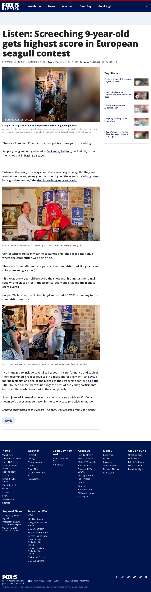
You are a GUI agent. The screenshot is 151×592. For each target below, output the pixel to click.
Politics (5, 475)
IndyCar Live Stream (37, 535)
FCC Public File (85, 489)
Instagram (122, 577)
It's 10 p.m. (83, 496)
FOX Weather (34, 478)
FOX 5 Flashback (136, 462)
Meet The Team (85, 458)
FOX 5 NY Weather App (36, 474)
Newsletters (8, 499)
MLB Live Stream (36, 528)
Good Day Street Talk (61, 460)
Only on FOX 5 (137, 450)
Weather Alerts (35, 462)
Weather (33, 450)
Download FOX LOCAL (85, 470)
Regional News (12, 511)
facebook (116, 577)
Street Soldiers (135, 454)
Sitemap (6, 502)
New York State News (9, 467)
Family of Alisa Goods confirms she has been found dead (117, 94)
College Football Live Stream (37, 524)
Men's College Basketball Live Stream (35, 542)
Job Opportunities (86, 475)
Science (6, 492)
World (42, 62)
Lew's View (133, 458)
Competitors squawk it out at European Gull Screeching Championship (39, 125)
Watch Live (7, 454)
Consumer (108, 454)
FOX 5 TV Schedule (87, 462)
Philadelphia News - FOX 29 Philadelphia (11, 523)
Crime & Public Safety (9, 480)
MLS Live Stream (36, 560)
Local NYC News (10, 462)
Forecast (32, 454)
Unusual (6, 488)
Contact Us (83, 482)
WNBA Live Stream (37, 557)
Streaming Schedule (11, 458)
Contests (82, 486)
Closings (32, 458)
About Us (84, 450)
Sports (5, 495)
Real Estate (108, 472)
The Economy (109, 465)
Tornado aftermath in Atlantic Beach (114, 106)
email (146, 577)
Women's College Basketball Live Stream (36, 551)
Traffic (31, 465)
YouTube (134, 577)
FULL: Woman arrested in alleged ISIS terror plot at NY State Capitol (118, 134)
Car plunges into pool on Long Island (115, 119)
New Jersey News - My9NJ (11, 517)
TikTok (128, 577)
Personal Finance (111, 469)
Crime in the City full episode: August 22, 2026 (118, 80)
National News (9, 471)
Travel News (34, 469)
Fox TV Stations (30, 62)
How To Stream (85, 454)
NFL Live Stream (36, 519)
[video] (141, 82)
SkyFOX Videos (135, 465)
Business (107, 462)
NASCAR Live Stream (38, 532)
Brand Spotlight (135, 469)
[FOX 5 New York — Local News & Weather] (12, 6)
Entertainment (9, 485)
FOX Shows (83, 465)
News (6, 450)
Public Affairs (84, 478)
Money (107, 450)
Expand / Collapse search (147, 6)
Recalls (106, 458)
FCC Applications (86, 493)
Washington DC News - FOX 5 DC (10, 529)
